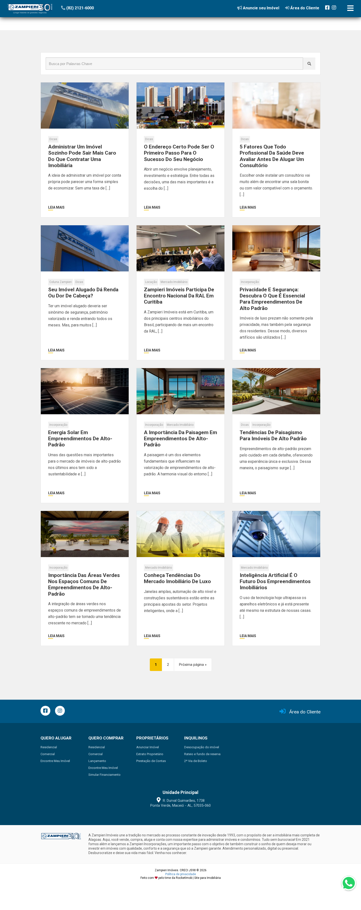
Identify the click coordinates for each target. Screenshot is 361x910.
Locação (151, 282)
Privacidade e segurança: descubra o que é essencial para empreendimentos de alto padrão (272, 299)
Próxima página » (193, 664)
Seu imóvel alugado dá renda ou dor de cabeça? (83, 293)
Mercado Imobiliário (174, 282)
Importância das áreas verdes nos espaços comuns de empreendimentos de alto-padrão (84, 584)
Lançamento (97, 761)
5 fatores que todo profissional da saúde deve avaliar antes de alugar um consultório (272, 156)
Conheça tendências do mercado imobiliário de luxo (177, 578)
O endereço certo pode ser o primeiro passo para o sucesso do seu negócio (179, 153)
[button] (91, 7)
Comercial (48, 754)
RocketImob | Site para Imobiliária (198, 878)
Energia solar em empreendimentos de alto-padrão (80, 438)
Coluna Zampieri (60, 282)
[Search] (309, 63)
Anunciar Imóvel (147, 747)
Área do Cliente (304, 712)
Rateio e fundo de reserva (202, 754)
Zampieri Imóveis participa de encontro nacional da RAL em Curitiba (179, 296)
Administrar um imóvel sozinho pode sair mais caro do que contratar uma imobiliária (82, 156)
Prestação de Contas (151, 761)
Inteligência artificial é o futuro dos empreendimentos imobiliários (275, 581)
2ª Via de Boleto (195, 761)
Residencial (49, 747)
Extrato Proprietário (149, 754)
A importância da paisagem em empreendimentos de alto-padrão (180, 438)
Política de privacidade (180, 874)
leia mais (56, 207)
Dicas (53, 139)
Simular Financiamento (104, 774)
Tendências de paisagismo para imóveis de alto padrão (273, 435)
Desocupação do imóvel (201, 747)
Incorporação (250, 282)
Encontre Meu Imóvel (55, 761)
